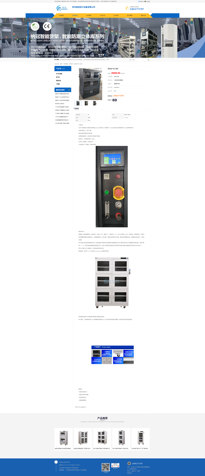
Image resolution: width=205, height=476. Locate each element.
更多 (69, 90)
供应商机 (75, 15)
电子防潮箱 (59, 73)
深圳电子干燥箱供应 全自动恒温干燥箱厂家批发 (62, 110)
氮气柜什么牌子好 (59, 103)
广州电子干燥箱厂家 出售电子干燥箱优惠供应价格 (62, 113)
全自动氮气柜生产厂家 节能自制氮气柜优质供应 (105, 448)
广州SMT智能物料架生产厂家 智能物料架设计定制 (62, 116)
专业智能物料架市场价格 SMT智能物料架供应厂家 (62, 120)
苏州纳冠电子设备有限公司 (65, 467)
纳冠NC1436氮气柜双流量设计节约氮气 (62, 100)
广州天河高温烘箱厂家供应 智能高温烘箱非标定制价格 (62, 107)
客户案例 (129, 15)
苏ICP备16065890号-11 (75, 465)
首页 (61, 64)
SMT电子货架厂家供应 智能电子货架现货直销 (62, 123)
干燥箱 (58, 84)
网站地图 (84, 470)
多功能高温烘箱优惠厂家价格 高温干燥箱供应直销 (125, 448)
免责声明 (73, 470)
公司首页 (61, 15)
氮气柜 (71, 64)
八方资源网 (68, 470)
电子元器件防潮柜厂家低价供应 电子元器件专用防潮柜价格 (89, 448)
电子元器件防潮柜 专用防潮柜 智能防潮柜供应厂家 (67, 448)
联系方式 (143, 15)
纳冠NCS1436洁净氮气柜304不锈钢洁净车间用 (62, 97)
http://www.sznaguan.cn (80, 407)
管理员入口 (79, 470)
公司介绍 (102, 15)
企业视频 (88, 15)
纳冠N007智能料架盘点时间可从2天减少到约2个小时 (62, 93)
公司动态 (116, 15)
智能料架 (58, 80)
